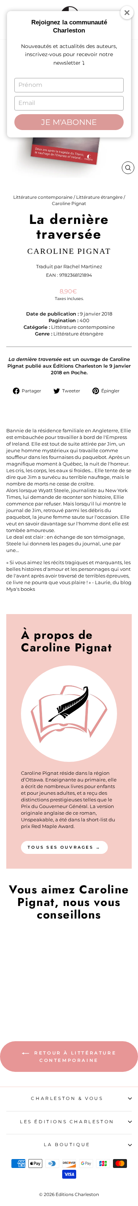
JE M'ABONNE (69, 122)
